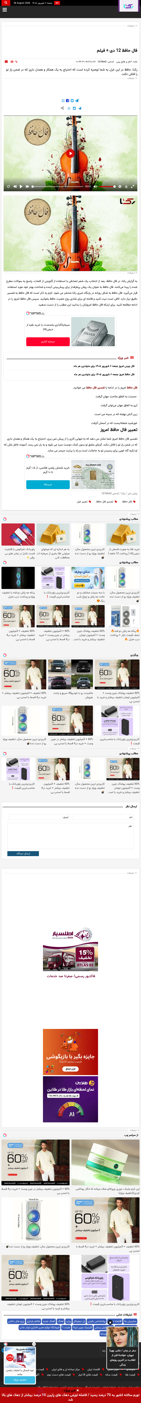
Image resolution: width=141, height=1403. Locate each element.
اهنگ (61, 1321)
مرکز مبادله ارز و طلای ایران (66, 1369)
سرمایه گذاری (48, 341)
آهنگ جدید (49, 1321)
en (57, 3)
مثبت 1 (66, 1327)
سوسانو (131, 1369)
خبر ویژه (123, 358)
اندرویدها (105, 1334)
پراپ (68, 1321)
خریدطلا (48, 484)
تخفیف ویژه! (19, 1380)
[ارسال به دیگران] (6, 62)
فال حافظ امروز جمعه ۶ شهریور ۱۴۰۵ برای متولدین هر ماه (104, 374)
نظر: (130, 826)
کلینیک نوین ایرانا (82, 1327)
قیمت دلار (39, 1369)
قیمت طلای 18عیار (88, 1375)
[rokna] (129, 6)
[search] (5, 3)
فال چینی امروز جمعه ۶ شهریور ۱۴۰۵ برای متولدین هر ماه (104, 366)
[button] (110, 1323)
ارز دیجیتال (79, 1321)
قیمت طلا (130, 1375)
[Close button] (34, 1344)
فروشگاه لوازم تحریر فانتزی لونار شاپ (39, 1327)
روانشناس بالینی (97, 1321)
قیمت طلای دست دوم (59, 1375)
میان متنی (113, 1369)
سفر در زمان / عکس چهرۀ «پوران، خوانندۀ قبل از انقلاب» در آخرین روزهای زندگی (122, 1358)
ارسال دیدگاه (23, 853)
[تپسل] (28, 313)
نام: (130, 817)
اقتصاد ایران (94, 1369)
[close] (78, 1391)
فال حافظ (132, 388)
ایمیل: (65, 817)
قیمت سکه (111, 1375)
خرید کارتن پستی (104, 1327)
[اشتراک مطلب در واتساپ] (63, 101)
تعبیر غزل (82, 501)
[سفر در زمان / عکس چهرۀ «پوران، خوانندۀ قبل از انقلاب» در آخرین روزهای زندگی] (122, 1337)
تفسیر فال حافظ (95, 388)
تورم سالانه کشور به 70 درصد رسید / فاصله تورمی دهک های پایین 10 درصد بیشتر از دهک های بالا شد (70, 1397)
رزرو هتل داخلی (16, 1321)
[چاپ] (12, 62)
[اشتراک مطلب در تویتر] (72, 101)
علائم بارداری (33, 1321)
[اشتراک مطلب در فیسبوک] (67, 101)
